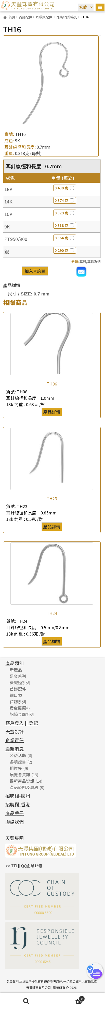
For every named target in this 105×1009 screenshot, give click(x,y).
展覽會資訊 (20, 774)
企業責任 (14, 740)
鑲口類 (16, 695)
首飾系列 (18, 701)
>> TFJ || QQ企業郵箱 (24, 865)
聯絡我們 (14, 821)
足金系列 (18, 676)
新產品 (16, 670)
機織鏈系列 (20, 682)
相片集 (16, 768)
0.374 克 (61, 200)
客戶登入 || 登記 (21, 722)
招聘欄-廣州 (17, 795)
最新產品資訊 (22, 781)
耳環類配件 (44, 17)
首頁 (12, 17)
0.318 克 (61, 225)
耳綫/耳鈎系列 (66, 17)
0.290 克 (61, 250)
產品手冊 (14, 813)
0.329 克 (61, 212)
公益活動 (18, 755)
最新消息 (14, 748)
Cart (67, 998)
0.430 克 (61, 187)
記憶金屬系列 (22, 714)
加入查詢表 (35, 271)
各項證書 (18, 762)
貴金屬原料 (20, 708)
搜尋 (26, 1001)
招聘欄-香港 (17, 804)
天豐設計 (14, 731)
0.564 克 (61, 237)
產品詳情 (51, 412)
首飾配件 (25, 17)
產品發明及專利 (24, 787)
